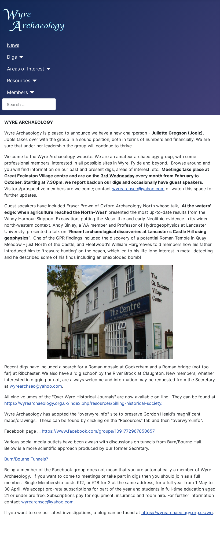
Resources (18, 80)
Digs (12, 57)
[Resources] (33, 81)
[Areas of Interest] (47, 69)
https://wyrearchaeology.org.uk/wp (177, 512)
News (13, 45)
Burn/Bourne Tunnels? (26, 459)
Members (17, 92)
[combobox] (29, 104)
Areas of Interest (25, 69)
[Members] (31, 92)
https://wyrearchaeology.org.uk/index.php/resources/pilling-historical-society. (85, 403)
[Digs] (20, 57)
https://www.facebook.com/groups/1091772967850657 (98, 431)
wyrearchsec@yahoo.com (138, 188)
